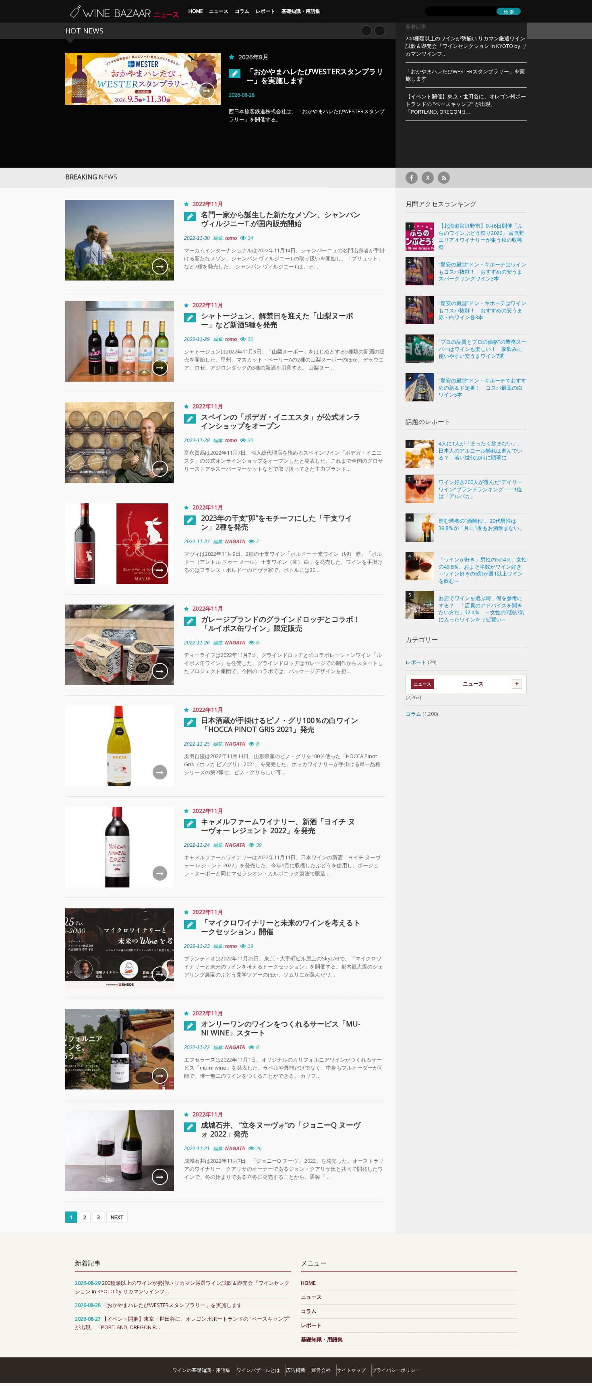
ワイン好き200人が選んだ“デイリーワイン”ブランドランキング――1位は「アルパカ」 (480, 489)
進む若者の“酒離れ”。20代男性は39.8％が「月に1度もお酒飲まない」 (481, 524)
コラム (242, 11)
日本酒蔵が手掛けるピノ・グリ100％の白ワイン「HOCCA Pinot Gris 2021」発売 (279, 725)
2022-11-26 (197, 643)
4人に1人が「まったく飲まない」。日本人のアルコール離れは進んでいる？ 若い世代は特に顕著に (481, 450)
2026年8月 (253, 57)
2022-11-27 (197, 541)
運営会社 (321, 1370)
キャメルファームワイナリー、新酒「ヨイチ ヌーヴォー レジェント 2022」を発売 (278, 826)
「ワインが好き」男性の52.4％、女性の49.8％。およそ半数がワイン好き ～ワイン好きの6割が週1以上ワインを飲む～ (483, 570)
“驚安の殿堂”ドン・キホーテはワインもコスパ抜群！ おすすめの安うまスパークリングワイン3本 (482, 271)
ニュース (218, 11)
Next (379, 30)
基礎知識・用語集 (301, 11)
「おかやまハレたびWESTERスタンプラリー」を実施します (314, 76)
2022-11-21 (197, 1148)
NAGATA (235, 541)
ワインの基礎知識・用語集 (201, 1370)
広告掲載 (295, 1370)
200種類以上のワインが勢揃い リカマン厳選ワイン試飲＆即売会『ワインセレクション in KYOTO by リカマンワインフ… (466, 46)
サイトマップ (351, 1370)
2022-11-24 (197, 845)
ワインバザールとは (258, 1370)
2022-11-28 (197, 440)
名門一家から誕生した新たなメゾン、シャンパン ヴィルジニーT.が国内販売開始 (280, 219)
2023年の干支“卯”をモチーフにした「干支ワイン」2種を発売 (276, 522)
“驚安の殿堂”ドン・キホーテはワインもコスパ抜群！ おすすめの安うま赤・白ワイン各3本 (482, 310)
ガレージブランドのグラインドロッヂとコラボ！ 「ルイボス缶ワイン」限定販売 (281, 623)
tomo (231, 238)
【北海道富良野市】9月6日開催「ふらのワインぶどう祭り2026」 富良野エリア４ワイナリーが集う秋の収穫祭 (481, 236)
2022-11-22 (197, 1047)
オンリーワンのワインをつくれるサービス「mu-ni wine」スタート (280, 1028)
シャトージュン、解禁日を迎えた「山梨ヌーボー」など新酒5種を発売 (277, 320)
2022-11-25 (197, 744)
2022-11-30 (197, 238)
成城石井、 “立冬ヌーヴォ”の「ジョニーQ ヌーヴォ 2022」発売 (280, 1129)
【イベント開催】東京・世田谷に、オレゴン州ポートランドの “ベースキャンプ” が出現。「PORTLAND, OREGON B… (466, 104)
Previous (366, 30)
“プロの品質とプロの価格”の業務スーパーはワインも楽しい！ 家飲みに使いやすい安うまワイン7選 (482, 349)
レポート (265, 11)
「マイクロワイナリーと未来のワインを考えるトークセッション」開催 (280, 927)
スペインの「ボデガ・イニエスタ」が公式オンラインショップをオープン (280, 421)
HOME (195, 11)
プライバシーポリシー (396, 1370)
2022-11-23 (197, 946)
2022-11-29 (197, 339)
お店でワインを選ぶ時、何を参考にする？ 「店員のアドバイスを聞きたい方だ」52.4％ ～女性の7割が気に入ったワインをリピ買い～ (481, 609)
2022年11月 (208, 204)
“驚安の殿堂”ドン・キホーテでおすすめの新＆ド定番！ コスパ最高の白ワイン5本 (482, 387)
